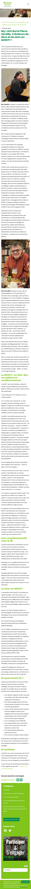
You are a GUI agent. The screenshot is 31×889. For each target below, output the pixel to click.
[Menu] (28, 4)
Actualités (6, 790)
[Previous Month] (25, 866)
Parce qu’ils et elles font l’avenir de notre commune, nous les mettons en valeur (15, 809)
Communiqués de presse (11, 797)
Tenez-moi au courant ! (11, 819)
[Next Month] (27, 866)
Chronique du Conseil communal (13, 793)
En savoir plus (24, 887)
